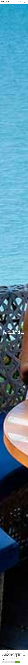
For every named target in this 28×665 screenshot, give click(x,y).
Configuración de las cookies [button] (8, 661)
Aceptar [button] (17, 661)
